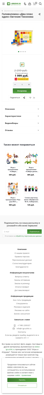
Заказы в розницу (22, 283)
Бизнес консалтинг (22, 314)
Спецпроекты (22, 303)
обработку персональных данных (29, 236)
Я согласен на (23, 236)
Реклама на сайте (22, 310)
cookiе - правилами (23, 375)
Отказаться (22, 385)
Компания (22, 249)
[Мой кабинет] (29, 4)
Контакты (22, 332)
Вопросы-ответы (22, 276)
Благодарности (22, 267)
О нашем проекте (22, 253)
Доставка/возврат (22, 290)
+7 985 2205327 (24, 325)
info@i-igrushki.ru (24, 328)
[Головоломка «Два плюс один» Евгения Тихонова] (22, 38)
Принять (22, 380)
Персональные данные (22, 260)
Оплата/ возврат (22, 287)
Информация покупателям (22, 273)
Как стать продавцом (22, 300)
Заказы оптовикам (22, 280)
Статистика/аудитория (22, 263)
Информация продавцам (22, 296)
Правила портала (22, 256)
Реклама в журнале (22, 307)
